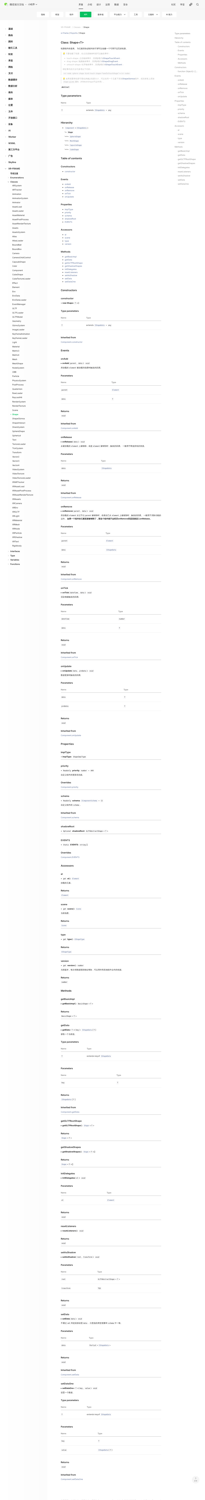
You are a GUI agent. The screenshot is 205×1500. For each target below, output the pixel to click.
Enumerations (17, 177)
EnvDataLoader (19, 300)
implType (69, 209)
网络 (10, 67)
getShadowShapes (73, 266)
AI (9, 130)
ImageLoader (18, 329)
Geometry (16, 321)
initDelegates (71, 269)
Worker (12, 136)
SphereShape (18, 431)
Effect (15, 283)
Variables (14, 560)
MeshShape (17, 363)
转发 (10, 54)
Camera (15, 253)
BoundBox (17, 249)
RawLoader (17, 393)
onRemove (69, 190)
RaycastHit (17, 397)
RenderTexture (19, 406)
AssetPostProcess (20, 219)
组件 (71, 14)
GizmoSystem (18, 325)
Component (17, 270)
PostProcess (18, 384)
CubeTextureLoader (21, 278)
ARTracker (17, 190)
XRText (15, 541)
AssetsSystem (18, 232)
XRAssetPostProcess (21, 490)
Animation (16, 194)
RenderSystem (19, 401)
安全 (125, 4)
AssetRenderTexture (21, 223)
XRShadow (17, 537)
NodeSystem (18, 368)
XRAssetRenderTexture (22, 495)
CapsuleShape (19, 262)
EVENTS (68, 222)
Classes (14, 182)
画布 (10, 92)
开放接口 (12, 117)
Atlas (14, 236)
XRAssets (16, 499)
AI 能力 (169, 14)
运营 (107, 4)
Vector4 (15, 465)
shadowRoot (70, 219)
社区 (173, 4)
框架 (57, 14)
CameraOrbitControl (21, 257)
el (65, 234)
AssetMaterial (18, 215)
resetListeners (71, 272)
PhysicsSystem (19, 380)
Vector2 (15, 457)
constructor (70, 171)
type (67, 241)
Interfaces (15, 551)
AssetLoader (18, 211)
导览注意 (14, 173)
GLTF (14, 308)
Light (14, 342)
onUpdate (69, 196)
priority (68, 212)
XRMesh (16, 524)
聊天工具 (12, 47)
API (85, 14)
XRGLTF (16, 512)
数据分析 (12, 85)
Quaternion (17, 389)
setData (68, 278)
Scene (15, 410)
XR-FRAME (14, 168)
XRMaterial (17, 520)
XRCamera (17, 503)
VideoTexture (18, 473)
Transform (16, 452)
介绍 (90, 4)
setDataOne (70, 281)
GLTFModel (17, 317)
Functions (15, 564)
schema (68, 215)
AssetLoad (17, 207)
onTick (68, 193)
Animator (16, 202)
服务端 (100, 14)
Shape (15, 414)
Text (14, 440)
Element (16, 287)
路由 (10, 35)
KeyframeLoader (19, 338)
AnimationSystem (20, 198)
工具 (136, 14)
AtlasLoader (17, 240)
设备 (10, 124)
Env (14, 291)
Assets (15, 228)
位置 (10, 105)
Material (16, 346)
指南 (43, 14)
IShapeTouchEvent (111, 58)
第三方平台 (14, 149)
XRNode (16, 528)
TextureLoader (19, 444)
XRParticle (17, 533)
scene (67, 237)
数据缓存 (12, 79)
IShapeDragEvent (110, 61)
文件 (10, 111)
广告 (10, 155)
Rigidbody (17, 545)
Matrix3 (15, 351)
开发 (81, 4)
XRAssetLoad (18, 486)
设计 (99, 4)
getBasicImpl (71, 256)
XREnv (15, 507)
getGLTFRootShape (74, 263)
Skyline (12, 162)
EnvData (16, 295)
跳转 (10, 41)
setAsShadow (71, 275)
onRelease (69, 187)
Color (14, 266)
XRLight (15, 516)
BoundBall (16, 245)
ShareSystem (18, 427)
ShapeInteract (18, 423)
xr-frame (65, 33)
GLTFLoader (17, 312)
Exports (73, 33)
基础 (10, 28)
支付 (10, 73)
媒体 (10, 98)
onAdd (68, 184)
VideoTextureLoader (21, 478)
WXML (11, 143)
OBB (14, 372)
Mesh (14, 359)
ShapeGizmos (18, 418)
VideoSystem (18, 469)
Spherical (16, 435)
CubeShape (17, 274)
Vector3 (15, 461)
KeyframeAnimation (21, 334)
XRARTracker (18, 482)
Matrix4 (15, 355)
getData (68, 260)
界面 (10, 60)
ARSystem (17, 185)
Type (12, 555)
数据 (116, 4)
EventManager (19, 304)
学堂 (182, 4)
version (68, 244)
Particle (15, 376)
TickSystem (17, 448)
